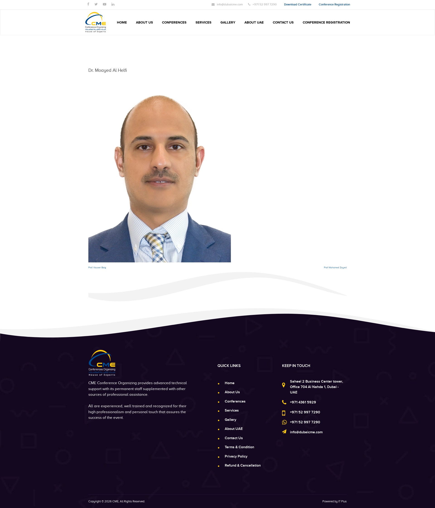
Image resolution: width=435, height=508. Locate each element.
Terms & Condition (239, 447)
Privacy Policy (236, 456)
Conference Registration (326, 22)
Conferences (174, 22)
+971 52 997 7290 (305, 412)
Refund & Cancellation (243, 465)
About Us (144, 22)
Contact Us (283, 22)
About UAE (254, 22)
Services (203, 22)
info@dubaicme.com (306, 432)
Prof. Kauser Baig (97, 267)
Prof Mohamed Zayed (335, 267)
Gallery (227, 22)
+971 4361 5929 (303, 402)
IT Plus (342, 501)
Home (122, 22)
